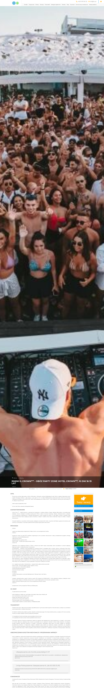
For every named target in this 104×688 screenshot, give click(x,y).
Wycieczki (72, 4)
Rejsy (68, 4)
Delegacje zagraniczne (56, 4)
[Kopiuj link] (75, 566)
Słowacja (42, 4)
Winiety (37, 4)
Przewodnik (47, 4)
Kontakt (26, 4)
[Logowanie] (101, 1)
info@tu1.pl (93, 1)
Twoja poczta (31, 4)
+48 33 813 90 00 (82, 1)
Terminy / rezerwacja (83, 502)
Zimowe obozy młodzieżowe (82, 4)
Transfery (64, 4)
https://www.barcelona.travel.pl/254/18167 (83, 564)
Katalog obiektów (93, 4)
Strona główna (32, 488)
